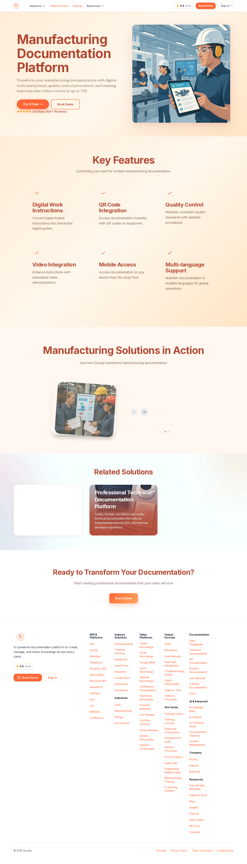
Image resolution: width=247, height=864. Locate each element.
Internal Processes (171, 749)
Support (194, 765)
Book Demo (206, 5)
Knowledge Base (196, 709)
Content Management (197, 743)
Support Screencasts (147, 746)
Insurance (120, 671)
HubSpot (95, 693)
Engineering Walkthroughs (173, 770)
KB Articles (171, 650)
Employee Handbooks (171, 663)
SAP (92, 644)
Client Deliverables (172, 682)
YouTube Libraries (145, 722)
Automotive (121, 684)
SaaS (118, 704)
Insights (193, 807)
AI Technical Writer (196, 724)
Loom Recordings (146, 670)
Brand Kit (194, 771)
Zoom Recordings (146, 654)
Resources (93, 5)
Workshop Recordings (146, 697)
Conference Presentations (148, 688)
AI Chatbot (195, 717)
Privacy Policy (179, 850)
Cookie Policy (225, 850)
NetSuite (95, 711)
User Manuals (173, 656)
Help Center (196, 819)
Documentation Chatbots (198, 733)
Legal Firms (121, 665)
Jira (92, 705)
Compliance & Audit (173, 739)
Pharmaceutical (124, 644)
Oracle (94, 650)
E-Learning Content (171, 789)
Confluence (97, 717)
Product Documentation (198, 670)
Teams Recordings (146, 645)
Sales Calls (171, 763)
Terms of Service (202, 850)
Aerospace (121, 690)
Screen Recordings (146, 737)
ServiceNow (97, 674)
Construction (122, 677)
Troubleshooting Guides (174, 673)
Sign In (225, 5)
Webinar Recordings (146, 679)
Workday (95, 656)
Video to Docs (59, 5)
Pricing (77, 5)
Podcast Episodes (145, 706)
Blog (192, 801)
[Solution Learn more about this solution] (48, 510)
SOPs (168, 644)
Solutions (36, 5)
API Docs (194, 825)
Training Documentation (198, 685)
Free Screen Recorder (197, 787)
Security (161, 850)
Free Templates (196, 642)
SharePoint (96, 687)
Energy (119, 716)
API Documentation (198, 661)
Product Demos (174, 756)
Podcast (194, 813)
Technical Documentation (198, 651)
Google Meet (147, 662)
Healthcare (121, 659)
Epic (92, 699)
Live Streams (147, 714)
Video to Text (173, 690)
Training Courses (169, 721)
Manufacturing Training (173, 779)
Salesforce (96, 662)
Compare (194, 832)
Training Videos (174, 713)
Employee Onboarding (172, 730)
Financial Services (120, 651)
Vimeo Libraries (149, 730)
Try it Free (31, 104)
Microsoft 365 (98, 680)
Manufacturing (123, 710)
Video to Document (171, 697)
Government (122, 723)
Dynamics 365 (98, 668)
